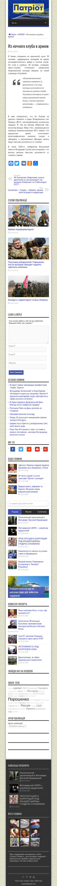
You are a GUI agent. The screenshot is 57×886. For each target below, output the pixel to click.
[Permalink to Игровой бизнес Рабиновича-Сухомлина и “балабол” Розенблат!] (12, 568)
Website (12, 363)
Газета (21, 696)
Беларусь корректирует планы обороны (28, 300)
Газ (19, 706)
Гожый (11, 706)
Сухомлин (40, 709)
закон (16, 696)
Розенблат (40, 694)
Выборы (41, 691)
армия (19, 709)
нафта (33, 706)
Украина (30, 708)
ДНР (31, 700)
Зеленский (45, 700)
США (39, 705)
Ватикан (15, 712)
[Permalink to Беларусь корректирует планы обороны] (28, 296)
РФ (16, 706)
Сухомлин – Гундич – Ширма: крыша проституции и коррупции (25, 190)
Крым (10, 694)
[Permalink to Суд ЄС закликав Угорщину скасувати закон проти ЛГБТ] (12, 643)
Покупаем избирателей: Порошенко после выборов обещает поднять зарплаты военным (26, 264)
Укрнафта (43, 688)
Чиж (25, 691)
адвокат (17, 688)
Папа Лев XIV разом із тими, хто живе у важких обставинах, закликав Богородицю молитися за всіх (28, 432)
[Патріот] (28, 11)
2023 (30, 694)
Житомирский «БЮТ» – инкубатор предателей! (31, 786)
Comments (42, 512)
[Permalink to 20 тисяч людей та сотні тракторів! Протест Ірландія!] (12, 483)
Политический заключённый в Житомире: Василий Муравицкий (33, 775)
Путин (10, 696)
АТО (34, 694)
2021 (16, 703)
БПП (32, 703)
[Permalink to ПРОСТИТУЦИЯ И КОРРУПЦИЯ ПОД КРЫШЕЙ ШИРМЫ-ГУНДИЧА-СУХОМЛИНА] (12, 545)
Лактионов (12, 709)
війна (20, 691)
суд (10, 711)
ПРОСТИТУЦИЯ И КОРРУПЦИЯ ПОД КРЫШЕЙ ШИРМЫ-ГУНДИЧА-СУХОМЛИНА (32, 541)
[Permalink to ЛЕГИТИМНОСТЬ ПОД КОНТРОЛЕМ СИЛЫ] (12, 653)
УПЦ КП (33, 696)
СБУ (25, 688)
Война (10, 688)
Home (13, 34)
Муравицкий (32, 688)
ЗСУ (28, 703)
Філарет (11, 703)
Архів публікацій (15, 723)
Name (11, 346)
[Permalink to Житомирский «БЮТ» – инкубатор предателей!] (12, 535)
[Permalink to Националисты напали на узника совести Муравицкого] (12, 558)
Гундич (15, 694)
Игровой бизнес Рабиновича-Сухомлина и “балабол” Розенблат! (31, 564)
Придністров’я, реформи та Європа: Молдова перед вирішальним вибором (30, 489)
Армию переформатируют (21, 229)
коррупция (23, 694)
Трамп (37, 703)
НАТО (27, 696)
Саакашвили (12, 691)
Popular (15, 512)
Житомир (32, 691)
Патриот (22, 703)
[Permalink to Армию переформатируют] (28, 226)
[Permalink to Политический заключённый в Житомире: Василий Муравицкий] (12, 524)
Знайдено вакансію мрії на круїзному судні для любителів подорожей (24, 592)
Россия (25, 705)
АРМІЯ (21, 34)
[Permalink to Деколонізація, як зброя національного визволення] (12, 664)
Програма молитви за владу (22, 414)
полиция (36, 700)
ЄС (24, 709)
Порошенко (18, 699)
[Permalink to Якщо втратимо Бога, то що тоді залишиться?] (12, 617)
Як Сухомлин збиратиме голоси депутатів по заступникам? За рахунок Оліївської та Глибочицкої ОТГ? (30, 180)
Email (11, 354)
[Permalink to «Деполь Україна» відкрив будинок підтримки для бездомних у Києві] (12, 472)
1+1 (41, 703)
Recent (28, 512)
